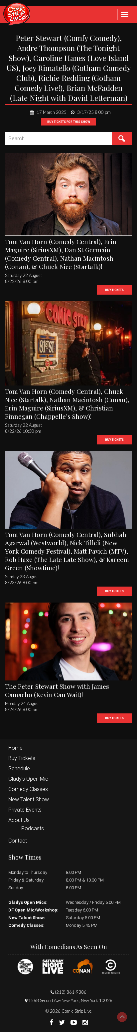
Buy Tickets (21, 758)
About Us (19, 820)
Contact (17, 841)
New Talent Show (28, 799)
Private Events (25, 810)
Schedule (19, 768)
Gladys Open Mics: (28, 902)
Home (15, 748)
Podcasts (32, 828)
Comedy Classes (28, 789)
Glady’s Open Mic (28, 779)
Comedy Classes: (26, 925)
